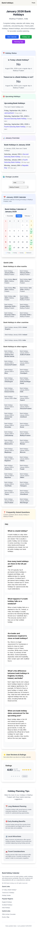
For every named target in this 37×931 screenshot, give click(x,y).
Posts (33, 2)
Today (19, 216)
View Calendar (12, 37)
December (10, 216)
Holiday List (26, 37)
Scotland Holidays (7, 905)
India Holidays (6, 907)
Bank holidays (7, 3)
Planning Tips (18, 42)
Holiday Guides (6, 895)
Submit (25, 776)
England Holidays (7, 902)
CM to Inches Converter (9, 914)
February (27, 216)
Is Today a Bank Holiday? (9, 889)
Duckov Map (5, 917)
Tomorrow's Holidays (8, 892)
